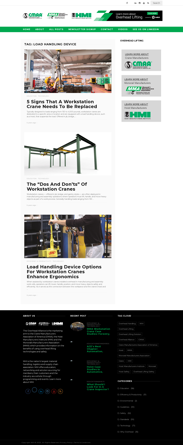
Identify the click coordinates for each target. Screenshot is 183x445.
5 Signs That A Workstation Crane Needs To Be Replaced (62, 104)
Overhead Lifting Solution (130, 334)
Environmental (126, 401)
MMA (129, 350)
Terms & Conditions (82, 442)
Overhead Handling (127, 324)
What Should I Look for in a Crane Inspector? (98, 387)
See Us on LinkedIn (146, 29)
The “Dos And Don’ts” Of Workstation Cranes (57, 186)
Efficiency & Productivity (39, 261)
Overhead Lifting (126, 329)
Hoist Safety (124, 372)
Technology (43, 96)
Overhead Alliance (126, 340)
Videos (123, 29)
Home (26, 29)
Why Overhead (126, 432)
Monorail (152, 366)
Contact (107, 29)
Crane (121, 361)
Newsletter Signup (82, 29)
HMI (130, 361)
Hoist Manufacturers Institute (132, 366)
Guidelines (124, 407)
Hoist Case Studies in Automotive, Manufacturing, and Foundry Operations (97, 373)
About (39, 29)
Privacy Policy (66, 442)
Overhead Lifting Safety (143, 372)
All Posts (56, 29)
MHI (142, 324)
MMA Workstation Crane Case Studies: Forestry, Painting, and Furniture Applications (98, 335)
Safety (101, 381)
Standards (103, 343)
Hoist (121, 350)
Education (32, 96)
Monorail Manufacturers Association (134, 356)
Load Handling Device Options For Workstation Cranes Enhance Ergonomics (64, 271)
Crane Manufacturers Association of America (138, 345)
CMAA (141, 340)
